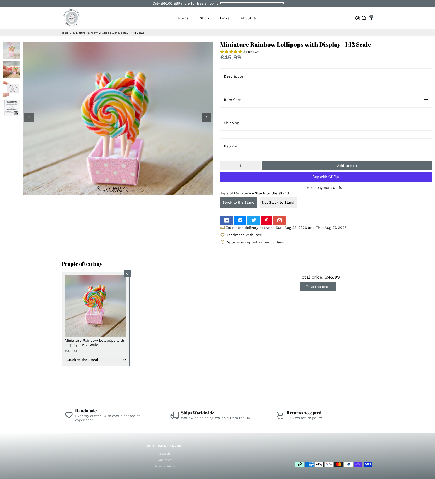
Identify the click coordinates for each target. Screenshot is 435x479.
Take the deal (317, 287)
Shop (204, 18)
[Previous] (29, 117)
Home (183, 18)
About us (164, 460)
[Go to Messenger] (240, 220)
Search (164, 453)
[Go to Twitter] (253, 220)
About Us (249, 18)
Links (224, 18)
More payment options (326, 187)
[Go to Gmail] (279, 220)
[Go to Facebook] (226, 220)
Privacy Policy (164, 466)
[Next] (206, 117)
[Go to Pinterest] (266, 220)
